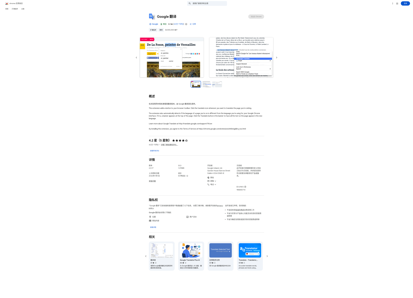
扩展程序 (153, 30)
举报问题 (152, 181)
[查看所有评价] (154, 150)
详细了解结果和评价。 (169, 145)
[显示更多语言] (187, 176)
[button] (397, 3)
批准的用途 (239, 210)
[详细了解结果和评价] (245, 186)
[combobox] (210, 3)
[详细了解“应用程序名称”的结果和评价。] (214, 262)
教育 (161, 30)
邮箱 (212, 181)
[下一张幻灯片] (276, 57)
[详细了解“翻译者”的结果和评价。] (155, 262)
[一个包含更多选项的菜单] (393, 3)
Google (155, 24)
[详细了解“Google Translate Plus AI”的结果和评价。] (185, 262)
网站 (212, 178)
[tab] (7, 9)
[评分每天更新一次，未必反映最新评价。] (186, 24)
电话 (212, 184)
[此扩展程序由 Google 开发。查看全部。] (150, 24)
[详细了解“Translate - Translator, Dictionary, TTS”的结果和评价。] (244, 262)
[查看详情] (153, 227)
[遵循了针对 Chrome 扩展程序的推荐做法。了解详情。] (161, 24)
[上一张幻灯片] (136, 57)
